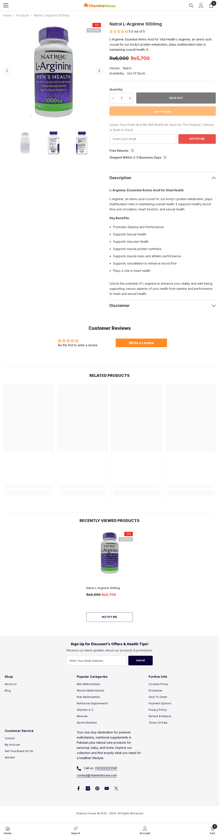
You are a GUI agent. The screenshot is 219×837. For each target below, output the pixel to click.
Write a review (141, 343)
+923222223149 (106, 768)
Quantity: (116, 89)
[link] (29, 486)
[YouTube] (106, 788)
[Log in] (201, 5)
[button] (7, 70)
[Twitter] (116, 788)
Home (7, 15)
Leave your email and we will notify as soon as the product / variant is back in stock (162, 127)
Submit (140, 660)
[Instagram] (87, 788)
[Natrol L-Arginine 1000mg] (109, 552)
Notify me (109, 616)
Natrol (127, 68)
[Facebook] (78, 788)
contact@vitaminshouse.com (97, 775)
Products (22, 15)
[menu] (5, 5)
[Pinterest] (97, 788)
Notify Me (197, 138)
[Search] (191, 5)
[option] (53, 71)
